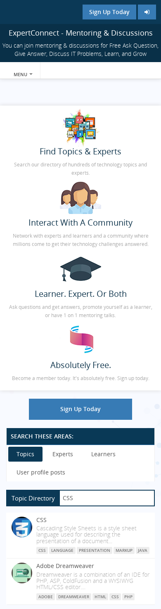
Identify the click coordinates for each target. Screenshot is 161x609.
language (62, 550)
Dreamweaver (73, 596)
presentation (94, 550)
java (142, 550)
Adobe (45, 596)
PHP (128, 596)
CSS (41, 520)
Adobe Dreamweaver (65, 566)
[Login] (147, 12)
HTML (100, 596)
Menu (21, 74)
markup (124, 550)
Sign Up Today (109, 12)
